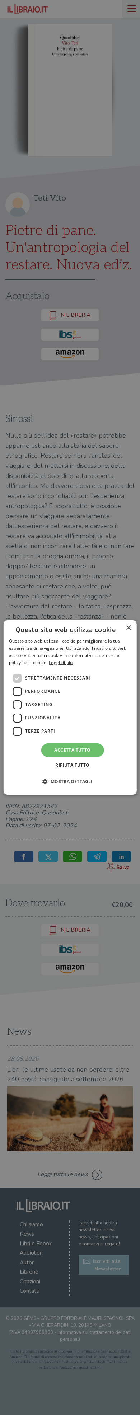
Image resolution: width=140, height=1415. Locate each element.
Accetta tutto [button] (72, 750)
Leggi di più (61, 662)
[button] (69, 781)
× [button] (128, 628)
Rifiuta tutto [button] (72, 765)
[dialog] (70, 707)
